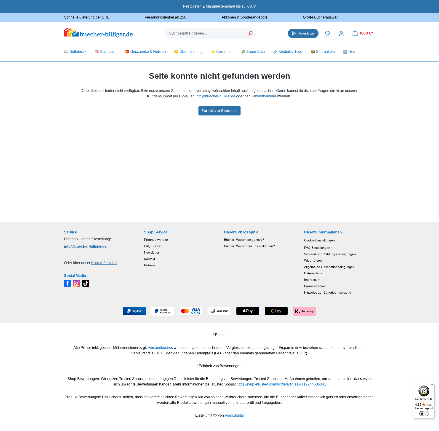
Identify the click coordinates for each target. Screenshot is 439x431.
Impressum (312, 279)
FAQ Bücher (153, 246)
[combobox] (205, 33)
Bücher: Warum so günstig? (244, 239)
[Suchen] (250, 33)
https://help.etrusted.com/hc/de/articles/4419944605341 (281, 384)
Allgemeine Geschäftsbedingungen (329, 267)
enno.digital (234, 415)
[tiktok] (85, 283)
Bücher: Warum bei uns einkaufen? (249, 246)
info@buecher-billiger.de (215, 96)
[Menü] (431, 385)
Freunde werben (156, 239)
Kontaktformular (263, 96)
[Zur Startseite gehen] (98, 32)
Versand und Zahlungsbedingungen (330, 254)
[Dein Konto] (341, 33)
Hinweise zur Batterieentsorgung (327, 292)
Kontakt (149, 259)
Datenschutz (313, 273)
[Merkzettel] (328, 33)
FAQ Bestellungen (317, 247)
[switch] (423, 413)
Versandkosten (160, 348)
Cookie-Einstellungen (319, 240)
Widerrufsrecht (314, 260)
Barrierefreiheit (315, 286)
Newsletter (151, 252)
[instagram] (76, 283)
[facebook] (67, 283)
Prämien (150, 265)
